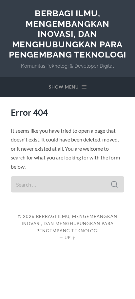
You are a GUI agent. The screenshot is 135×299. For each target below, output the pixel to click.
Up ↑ (70, 237)
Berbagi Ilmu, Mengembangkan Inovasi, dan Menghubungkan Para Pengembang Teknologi (67, 33)
